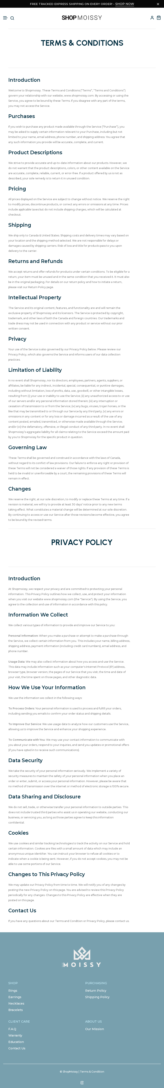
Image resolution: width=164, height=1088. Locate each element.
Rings (12, 991)
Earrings (14, 997)
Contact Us (16, 1048)
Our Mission (94, 1029)
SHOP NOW (124, 4)
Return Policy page (40, 287)
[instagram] (82, 1083)
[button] (5, 18)
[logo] (82, 18)
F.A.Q (12, 1029)
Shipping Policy (97, 997)
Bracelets (15, 1010)
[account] (152, 17)
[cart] (159, 17)
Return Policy (95, 991)
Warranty (15, 1035)
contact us (122, 921)
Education (16, 1042)
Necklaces (16, 1003)
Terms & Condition (92, 1071)
